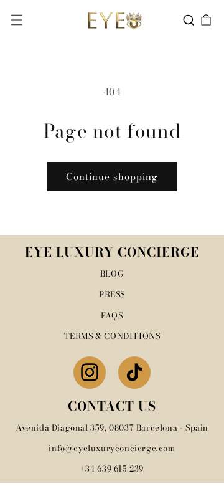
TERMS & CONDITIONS (112, 336)
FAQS (112, 315)
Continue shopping (112, 176)
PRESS (112, 294)
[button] (16, 20)
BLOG (112, 273)
